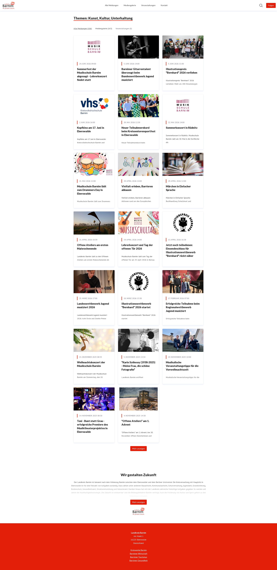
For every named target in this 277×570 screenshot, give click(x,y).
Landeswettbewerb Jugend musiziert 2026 (93, 305)
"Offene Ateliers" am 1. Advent (135, 422)
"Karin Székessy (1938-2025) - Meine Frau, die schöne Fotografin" (138, 366)
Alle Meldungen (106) (83, 28)
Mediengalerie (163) (103, 28)
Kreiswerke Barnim (138, 550)
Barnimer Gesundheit (138, 560)
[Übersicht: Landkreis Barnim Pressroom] (8, 5)
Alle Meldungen (111, 5)
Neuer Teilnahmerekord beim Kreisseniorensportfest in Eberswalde (138, 131)
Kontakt (164, 5)
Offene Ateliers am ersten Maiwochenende (92, 246)
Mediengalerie (130, 5)
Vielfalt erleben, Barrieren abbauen (137, 188)
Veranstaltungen (148, 5)
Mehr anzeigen (138, 448)
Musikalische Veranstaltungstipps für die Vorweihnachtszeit (182, 366)
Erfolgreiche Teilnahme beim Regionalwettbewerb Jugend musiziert (183, 307)
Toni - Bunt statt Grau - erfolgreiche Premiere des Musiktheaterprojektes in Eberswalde (92, 426)
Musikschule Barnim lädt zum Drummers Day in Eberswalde (91, 190)
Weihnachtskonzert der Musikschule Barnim (91, 364)
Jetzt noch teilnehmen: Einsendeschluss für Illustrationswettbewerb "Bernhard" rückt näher (180, 250)
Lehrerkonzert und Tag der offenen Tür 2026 (137, 246)
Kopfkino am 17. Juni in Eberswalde (90, 129)
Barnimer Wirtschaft (138, 553)
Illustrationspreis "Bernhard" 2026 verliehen (181, 70)
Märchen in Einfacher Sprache (178, 188)
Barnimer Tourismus (138, 557)
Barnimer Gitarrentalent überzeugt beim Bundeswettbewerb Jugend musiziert (138, 74)
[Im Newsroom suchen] (261, 5)
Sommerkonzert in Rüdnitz (181, 127)
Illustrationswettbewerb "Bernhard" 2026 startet (136, 305)
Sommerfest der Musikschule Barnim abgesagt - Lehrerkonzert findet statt (92, 74)
